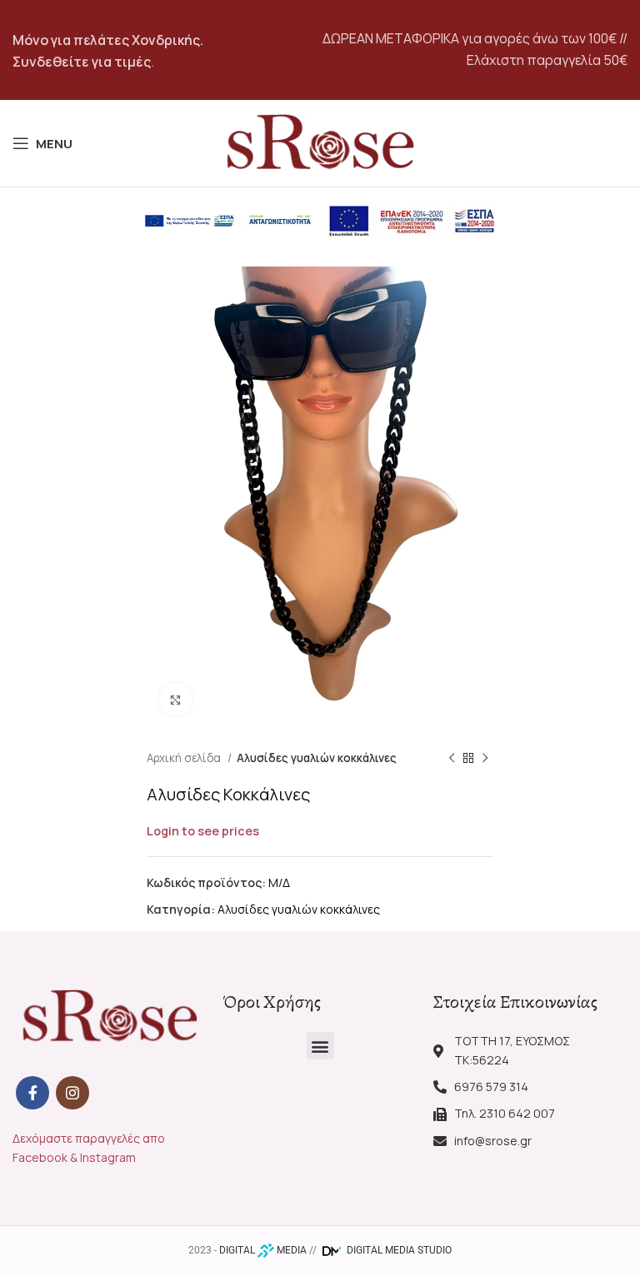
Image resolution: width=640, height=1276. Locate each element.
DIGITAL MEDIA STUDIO (398, 1250)
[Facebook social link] (32, 1092)
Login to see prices (203, 830)
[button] (320, 1045)
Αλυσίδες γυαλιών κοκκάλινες (317, 757)
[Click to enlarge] (175, 699)
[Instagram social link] (72, 1092)
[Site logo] (320, 142)
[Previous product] (451, 758)
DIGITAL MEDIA (263, 1250)
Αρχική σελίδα (185, 757)
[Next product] (485, 758)
